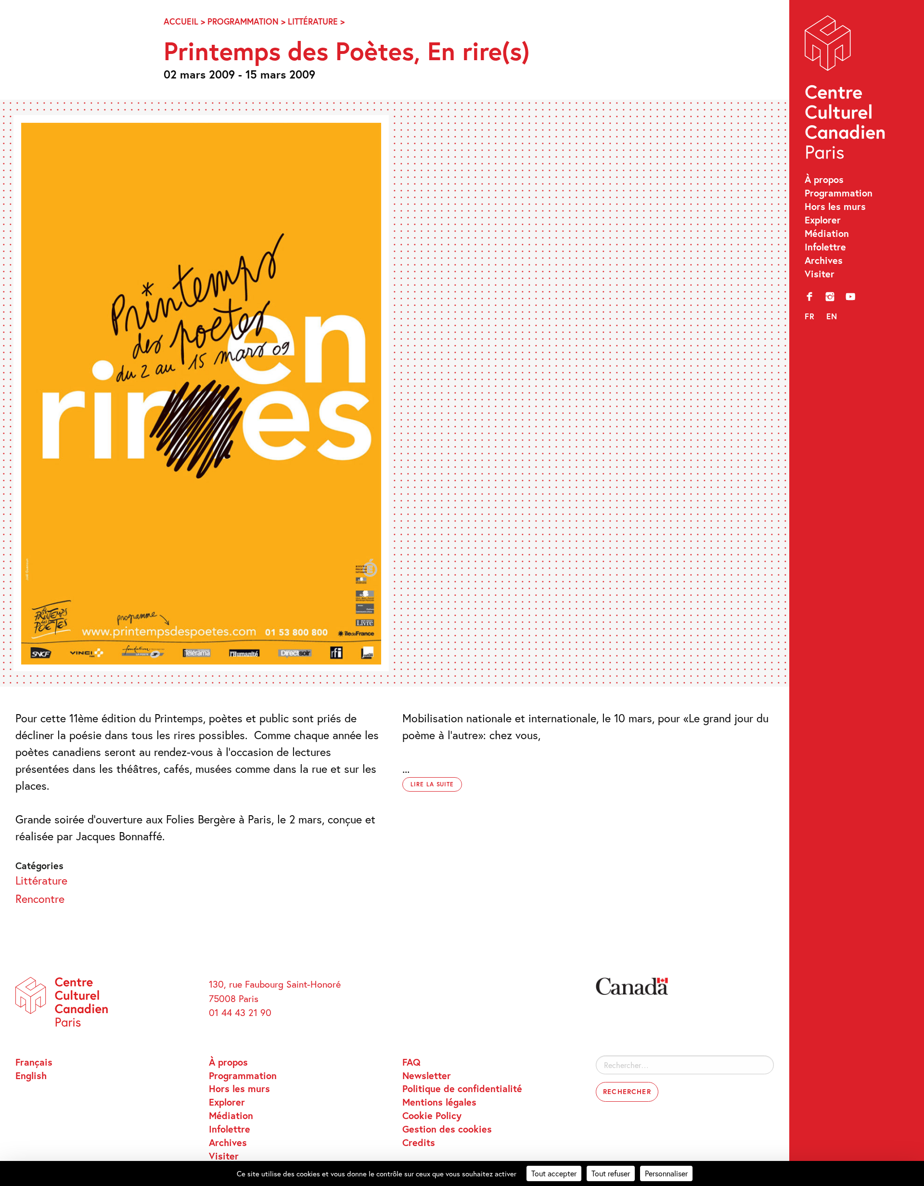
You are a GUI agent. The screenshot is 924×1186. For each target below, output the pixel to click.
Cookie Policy (432, 1115)
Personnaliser (666, 1173)
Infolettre (825, 246)
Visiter (819, 273)
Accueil (181, 21)
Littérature (313, 21)
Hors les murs (835, 206)
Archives (824, 260)
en (832, 316)
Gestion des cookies (447, 1128)
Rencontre (39, 898)
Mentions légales (439, 1101)
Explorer (823, 219)
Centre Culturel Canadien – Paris (846, 90)
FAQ (411, 1062)
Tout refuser (610, 1173)
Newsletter (426, 1075)
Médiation (827, 233)
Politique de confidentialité (462, 1088)
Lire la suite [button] (432, 784)
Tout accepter (554, 1173)
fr (810, 316)
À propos (824, 179)
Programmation (839, 192)
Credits (418, 1142)
